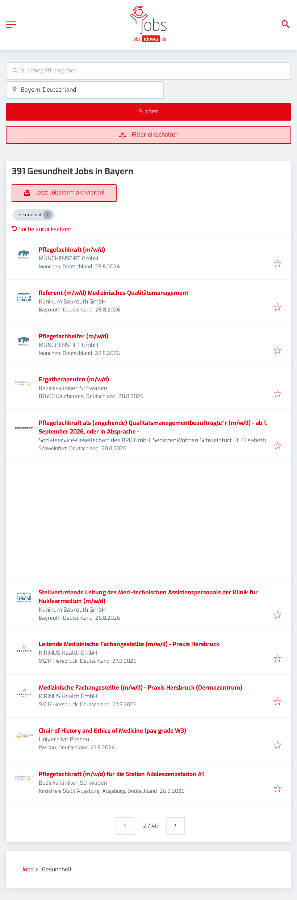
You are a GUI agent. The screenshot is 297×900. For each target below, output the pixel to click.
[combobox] (148, 71)
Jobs (27, 869)
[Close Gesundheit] (47, 214)
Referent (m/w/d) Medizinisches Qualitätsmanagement (113, 293)
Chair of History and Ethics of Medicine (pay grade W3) (112, 730)
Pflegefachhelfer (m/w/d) (73, 336)
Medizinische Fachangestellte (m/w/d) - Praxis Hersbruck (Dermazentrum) (140, 687)
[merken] (277, 264)
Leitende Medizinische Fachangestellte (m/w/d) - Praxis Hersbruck (129, 644)
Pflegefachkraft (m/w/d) (72, 250)
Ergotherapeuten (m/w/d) (74, 379)
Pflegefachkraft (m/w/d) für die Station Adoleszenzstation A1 (121, 774)
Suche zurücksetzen (44, 229)
